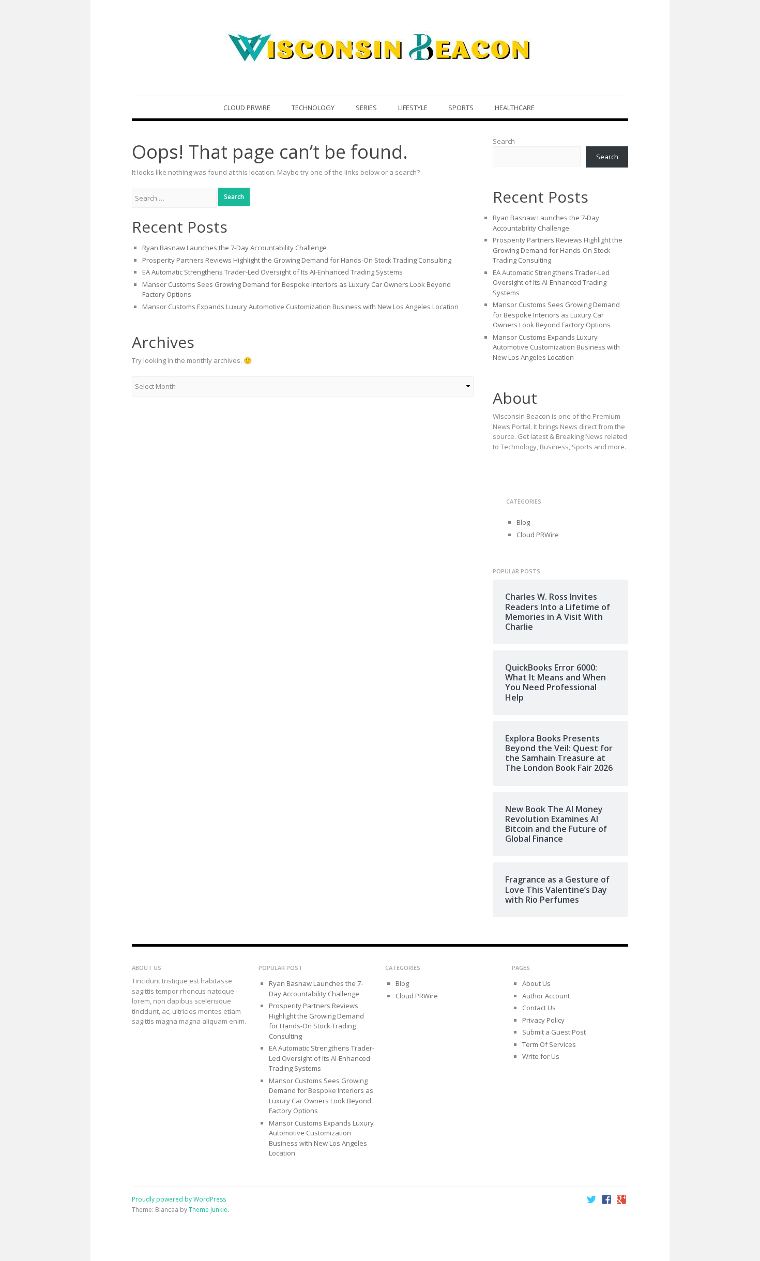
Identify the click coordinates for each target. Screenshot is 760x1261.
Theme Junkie (208, 1209)
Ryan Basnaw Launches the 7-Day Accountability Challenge (234, 247)
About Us (536, 983)
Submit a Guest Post (554, 1032)
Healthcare (515, 107)
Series (366, 107)
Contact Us (539, 1007)
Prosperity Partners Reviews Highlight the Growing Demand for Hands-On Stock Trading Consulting (296, 260)
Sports (461, 107)
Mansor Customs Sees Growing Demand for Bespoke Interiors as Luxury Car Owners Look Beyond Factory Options (556, 314)
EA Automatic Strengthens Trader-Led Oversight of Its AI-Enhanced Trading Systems (272, 272)
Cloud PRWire (246, 107)
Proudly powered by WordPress (179, 1199)
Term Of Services (549, 1044)
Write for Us (540, 1056)
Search (504, 141)
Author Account (546, 995)
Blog (523, 522)
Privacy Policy (543, 1020)
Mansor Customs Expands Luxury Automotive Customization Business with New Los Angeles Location (300, 306)
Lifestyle (413, 107)
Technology (313, 107)
